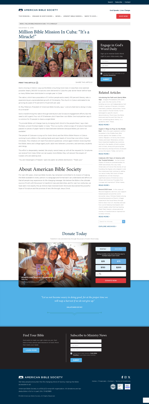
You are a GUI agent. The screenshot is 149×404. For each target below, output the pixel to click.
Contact (127, 2)
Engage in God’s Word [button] (42, 16)
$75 (118, 261)
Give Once (118, 249)
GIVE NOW (123, 16)
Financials (102, 381)
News (22, 23)
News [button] (57, 16)
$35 (103, 261)
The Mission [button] (24, 16)
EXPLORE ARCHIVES (107, 226)
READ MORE (104, 124)
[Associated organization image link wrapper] (113, 387)
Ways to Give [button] (90, 16)
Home (94, 381)
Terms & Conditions (123, 381)
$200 (118, 267)
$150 (103, 267)
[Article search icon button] (123, 221)
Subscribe (118, 2)
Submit (106, 79)
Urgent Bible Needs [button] (72, 16)
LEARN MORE (31, 350)
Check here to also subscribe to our (114, 74)
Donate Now (111, 280)
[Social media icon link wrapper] (122, 377)
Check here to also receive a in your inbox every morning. (85, 354)
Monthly (103, 249)
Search (110, 2)
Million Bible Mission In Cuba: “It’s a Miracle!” (41, 23)
